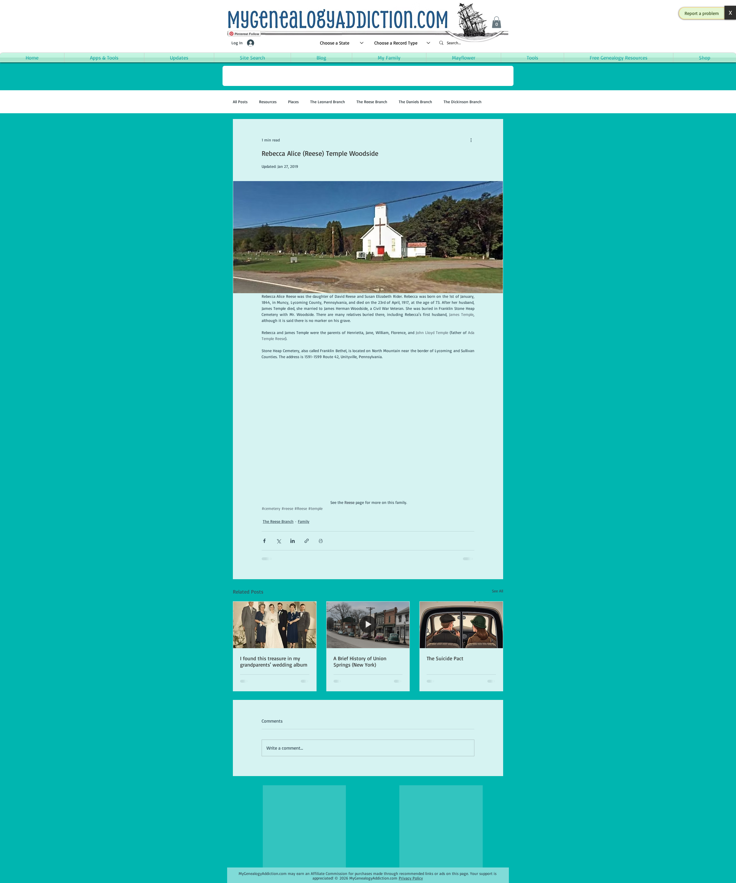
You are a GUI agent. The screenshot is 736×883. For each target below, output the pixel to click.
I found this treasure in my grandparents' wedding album (273, 661)
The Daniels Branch (415, 101)
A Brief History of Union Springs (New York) (360, 661)
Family (303, 521)
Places (293, 101)
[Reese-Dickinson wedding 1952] (274, 625)
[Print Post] (320, 541)
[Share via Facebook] (264, 541)
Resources (268, 101)
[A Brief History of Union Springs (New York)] (368, 625)
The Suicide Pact (445, 658)
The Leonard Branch (327, 101)
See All (497, 590)
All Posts (240, 101)
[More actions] (470, 140)
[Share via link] (306, 541)
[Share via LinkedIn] (292, 541)
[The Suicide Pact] (461, 625)
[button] (702, 13)
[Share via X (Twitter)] (278, 541)
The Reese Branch (371, 101)
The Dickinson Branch (463, 101)
